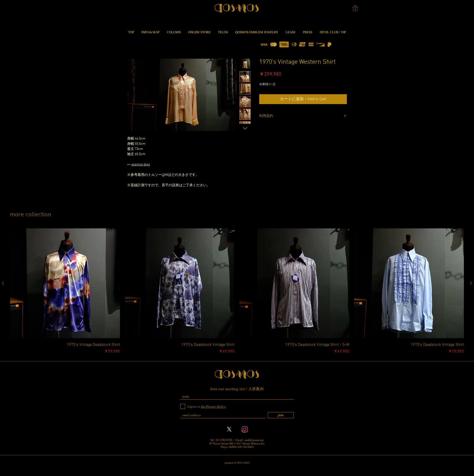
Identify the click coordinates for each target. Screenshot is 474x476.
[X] (229, 429)
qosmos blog (140, 165)
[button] (355, 8)
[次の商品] (471, 283)
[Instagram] (245, 429)
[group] (237, 291)
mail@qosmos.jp (254, 440)
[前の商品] (3, 283)
